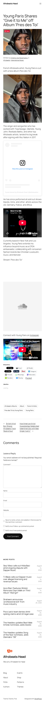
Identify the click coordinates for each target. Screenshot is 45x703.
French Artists (32, 406)
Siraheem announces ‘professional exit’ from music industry (13, 601)
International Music (17, 60)
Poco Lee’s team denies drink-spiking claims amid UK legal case (18, 613)
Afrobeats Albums (10, 406)
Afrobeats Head (10, 3)
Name (5, 491)
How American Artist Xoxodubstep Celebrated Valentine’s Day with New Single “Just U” (29, 427)
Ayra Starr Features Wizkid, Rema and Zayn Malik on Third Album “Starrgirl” (16, 590)
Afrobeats (6, 60)
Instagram (34, 335)
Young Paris (30, 410)
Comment (7, 464)
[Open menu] (40, 3)
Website (6, 510)
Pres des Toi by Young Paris (13, 410)
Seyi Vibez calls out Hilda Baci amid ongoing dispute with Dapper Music (16, 568)
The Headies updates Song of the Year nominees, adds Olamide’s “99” (15, 634)
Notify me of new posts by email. (16, 530)
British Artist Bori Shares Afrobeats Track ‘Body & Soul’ (9, 427)
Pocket (28, 378)
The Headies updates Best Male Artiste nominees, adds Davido (17, 623)
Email (5, 500)
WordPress (38, 699)
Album (22, 406)
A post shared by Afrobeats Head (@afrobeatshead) (22, 192)
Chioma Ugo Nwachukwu (19, 58)
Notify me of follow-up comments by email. (19, 526)
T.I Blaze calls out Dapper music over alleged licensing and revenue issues (17, 579)
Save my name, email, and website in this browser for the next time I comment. (23, 521)
